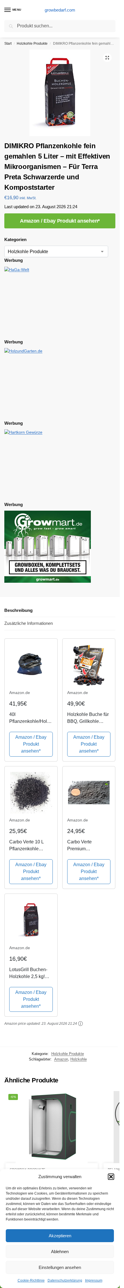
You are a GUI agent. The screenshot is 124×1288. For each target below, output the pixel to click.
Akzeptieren (60, 1235)
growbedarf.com (60, 9)
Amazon (61, 1059)
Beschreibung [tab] (18, 610)
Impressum (93, 1280)
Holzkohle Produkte (32, 44)
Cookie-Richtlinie (31, 1280)
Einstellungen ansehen (60, 1267)
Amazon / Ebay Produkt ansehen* (60, 221)
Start (8, 44)
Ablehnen (60, 1251)
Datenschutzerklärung (65, 1280)
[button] (111, 1177)
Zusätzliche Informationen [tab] (28, 623)
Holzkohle (78, 1059)
